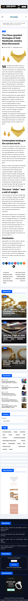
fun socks (18, 434)
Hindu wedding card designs (19, 437)
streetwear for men (6, 446)
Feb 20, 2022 (8, 340)
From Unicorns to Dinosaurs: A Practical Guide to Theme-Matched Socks (10, 401)
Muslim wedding (11, 443)
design (4, 434)
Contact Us (7, 598)
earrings (10, 434)
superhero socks (22, 446)
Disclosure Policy (14, 598)
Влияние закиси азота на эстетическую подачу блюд (9, 394)
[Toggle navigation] (2, 17)
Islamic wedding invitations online (9, 440)
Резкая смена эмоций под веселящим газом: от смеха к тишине (9, 383)
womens (11, 449)
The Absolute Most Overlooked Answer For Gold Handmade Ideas (14, 311)
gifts (24, 434)
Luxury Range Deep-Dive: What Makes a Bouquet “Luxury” (9, 406)
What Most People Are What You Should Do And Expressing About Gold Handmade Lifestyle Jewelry (14, 338)
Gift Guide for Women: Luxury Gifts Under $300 (10, 388)
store (21, 47)
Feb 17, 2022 (8, 366)
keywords (23, 440)
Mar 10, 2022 (8, 315)
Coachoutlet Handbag (7, 431)
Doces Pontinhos (6, 23)
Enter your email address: (14, 562)
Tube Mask (5, 449)
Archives (4, 418)
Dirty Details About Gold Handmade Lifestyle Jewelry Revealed (14, 363)
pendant (19, 443)
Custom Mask (22, 431)
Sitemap (22, 598)
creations (15, 431)
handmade (16, 47)
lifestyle (4, 443)
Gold (11, 23)
